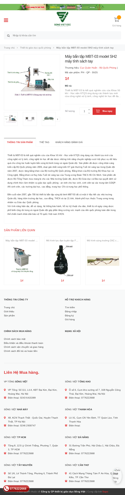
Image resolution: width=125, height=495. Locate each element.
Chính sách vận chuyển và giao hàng (24, 347)
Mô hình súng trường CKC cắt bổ (104, 240)
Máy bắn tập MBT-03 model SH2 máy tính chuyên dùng (35, 240)
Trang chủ (9, 307)
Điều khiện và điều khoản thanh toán (23, 343)
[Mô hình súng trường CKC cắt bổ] (103, 260)
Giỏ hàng (70, 319)
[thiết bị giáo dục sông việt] (62, 6)
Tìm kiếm (70, 307)
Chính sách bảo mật (15, 339)
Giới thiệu (9, 311)
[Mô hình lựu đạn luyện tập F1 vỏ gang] (62, 260)
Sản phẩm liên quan (19, 230)
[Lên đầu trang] (119, 485)
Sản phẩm (9, 315)
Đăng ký (69, 315)
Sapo (105, 491)
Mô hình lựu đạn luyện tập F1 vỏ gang (66, 240)
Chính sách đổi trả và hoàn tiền (20, 351)
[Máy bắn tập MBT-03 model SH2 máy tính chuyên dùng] (22, 260)
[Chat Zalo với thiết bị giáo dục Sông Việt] (117, 475)
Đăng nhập (71, 311)
